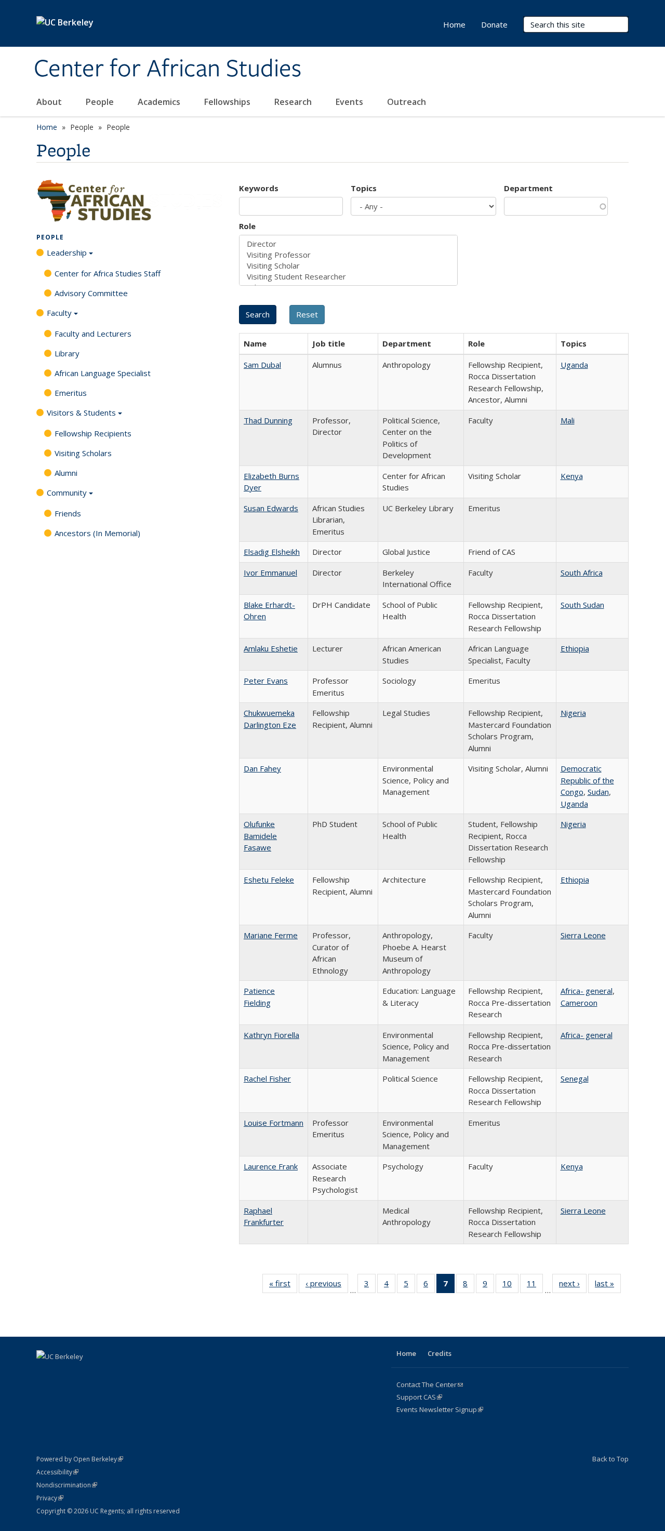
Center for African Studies (167, 69)
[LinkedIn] (86, 1374)
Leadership (67, 252)
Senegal (575, 1078)
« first (283, 1285)
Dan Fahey (262, 768)
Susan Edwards (271, 508)
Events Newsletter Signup (439, 1409)
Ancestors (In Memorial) (97, 533)
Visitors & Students (81, 412)
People (101, 102)
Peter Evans (266, 680)
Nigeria (573, 713)
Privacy (49, 1498)
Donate (494, 24)
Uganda (574, 365)
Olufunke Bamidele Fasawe (260, 836)
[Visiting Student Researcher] (348, 276)
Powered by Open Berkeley (79, 1459)
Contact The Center (429, 1384)
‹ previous (326, 1285)
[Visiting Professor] (348, 254)
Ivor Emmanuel (270, 572)
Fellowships (228, 102)
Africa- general (587, 991)
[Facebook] (46, 1374)
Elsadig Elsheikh (272, 552)
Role (247, 226)
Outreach (407, 102)
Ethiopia (575, 648)
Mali (568, 420)
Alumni (66, 473)
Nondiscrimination (66, 1485)
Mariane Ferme (271, 935)
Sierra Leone (583, 935)
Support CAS (419, 1397)
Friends (68, 513)
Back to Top (610, 1458)
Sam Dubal (262, 365)
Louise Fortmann (273, 1122)
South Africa (582, 572)
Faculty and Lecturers (93, 333)
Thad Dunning (268, 420)
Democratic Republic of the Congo (587, 780)
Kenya (572, 476)
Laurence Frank (271, 1166)
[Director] (348, 243)
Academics (160, 102)
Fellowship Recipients (93, 433)
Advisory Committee (91, 293)
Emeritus (71, 393)
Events (350, 102)
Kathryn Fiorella (271, 1035)
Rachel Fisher (267, 1078)
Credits (439, 1353)
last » (608, 1285)
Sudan (598, 792)
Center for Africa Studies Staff (108, 273)
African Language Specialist (103, 373)
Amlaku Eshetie (271, 648)
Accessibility (57, 1472)
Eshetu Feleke (269, 879)
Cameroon (579, 1002)
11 (535, 1285)
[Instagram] (127, 1374)
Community (67, 492)
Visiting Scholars (83, 453)
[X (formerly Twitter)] (66, 1374)
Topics (364, 188)
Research (294, 102)
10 (510, 1285)
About (50, 102)
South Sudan (582, 605)
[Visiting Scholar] (348, 265)
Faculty (59, 313)
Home (454, 24)
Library (67, 353)
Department (528, 188)
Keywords (258, 188)
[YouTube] (106, 1374)
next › (573, 1285)
